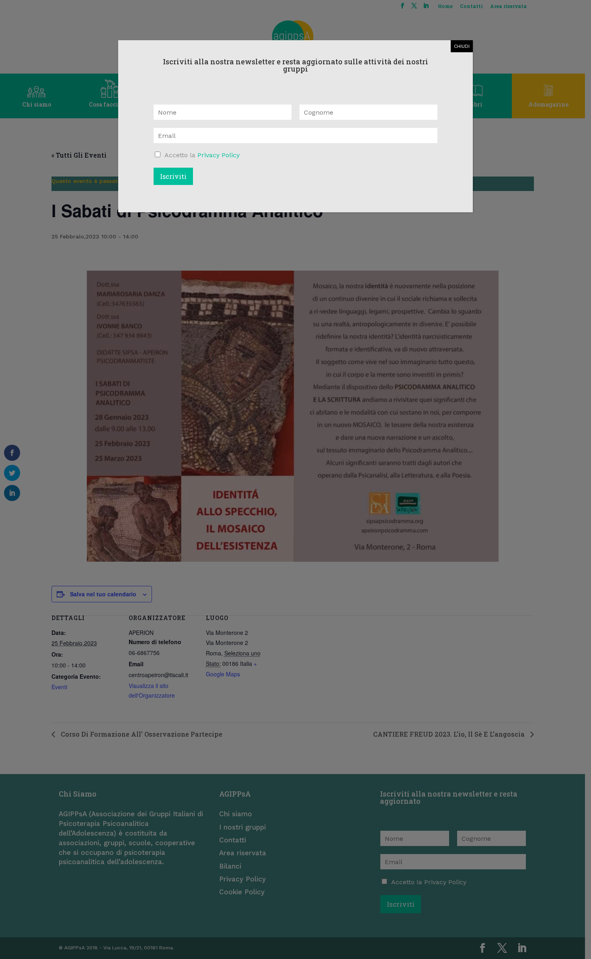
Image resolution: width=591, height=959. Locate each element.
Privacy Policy (218, 155)
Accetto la (202, 155)
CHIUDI (462, 46)
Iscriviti (173, 176)
